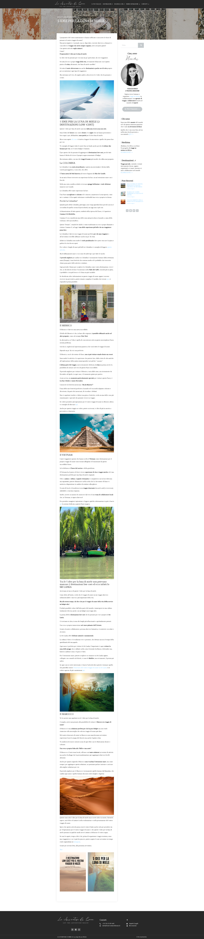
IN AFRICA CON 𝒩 (119, 4)
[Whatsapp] (137, 210)
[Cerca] (141, 45)
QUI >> (131, 134)
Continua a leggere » (131, 188)
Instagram (77, 842)
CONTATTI (144, 4)
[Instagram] (127, 210)
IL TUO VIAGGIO (96, 4)
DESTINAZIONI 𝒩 (108, 4)
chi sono (74, 139)
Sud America (75, 17)
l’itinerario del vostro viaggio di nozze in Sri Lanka (90, 668)
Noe (61, 849)
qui (108, 279)
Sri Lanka (69, 17)
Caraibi (64, 17)
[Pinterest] (130, 210)
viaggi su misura (134, 96)
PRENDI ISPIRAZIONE (132, 4)
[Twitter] (134, 210)
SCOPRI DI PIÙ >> (127, 152)
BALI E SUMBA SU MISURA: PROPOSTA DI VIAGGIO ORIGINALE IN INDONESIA (135, 185)
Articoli (59, 17)
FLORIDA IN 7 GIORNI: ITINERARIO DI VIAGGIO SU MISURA (135, 194)
